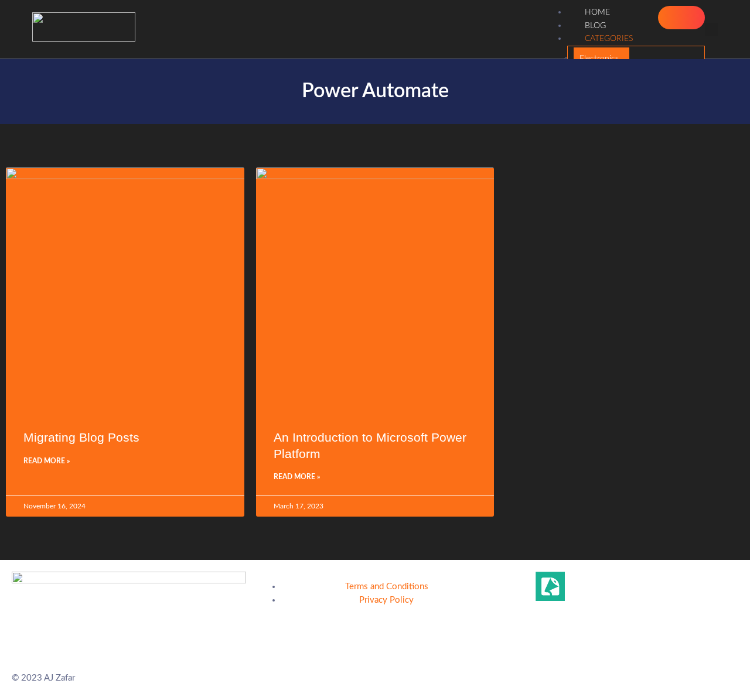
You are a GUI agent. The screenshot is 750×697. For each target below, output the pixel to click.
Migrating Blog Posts (81, 437)
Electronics (599, 58)
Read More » (46, 460)
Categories (609, 39)
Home (597, 12)
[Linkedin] (518, 586)
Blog (595, 26)
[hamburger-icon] (681, 17)
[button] (711, 29)
